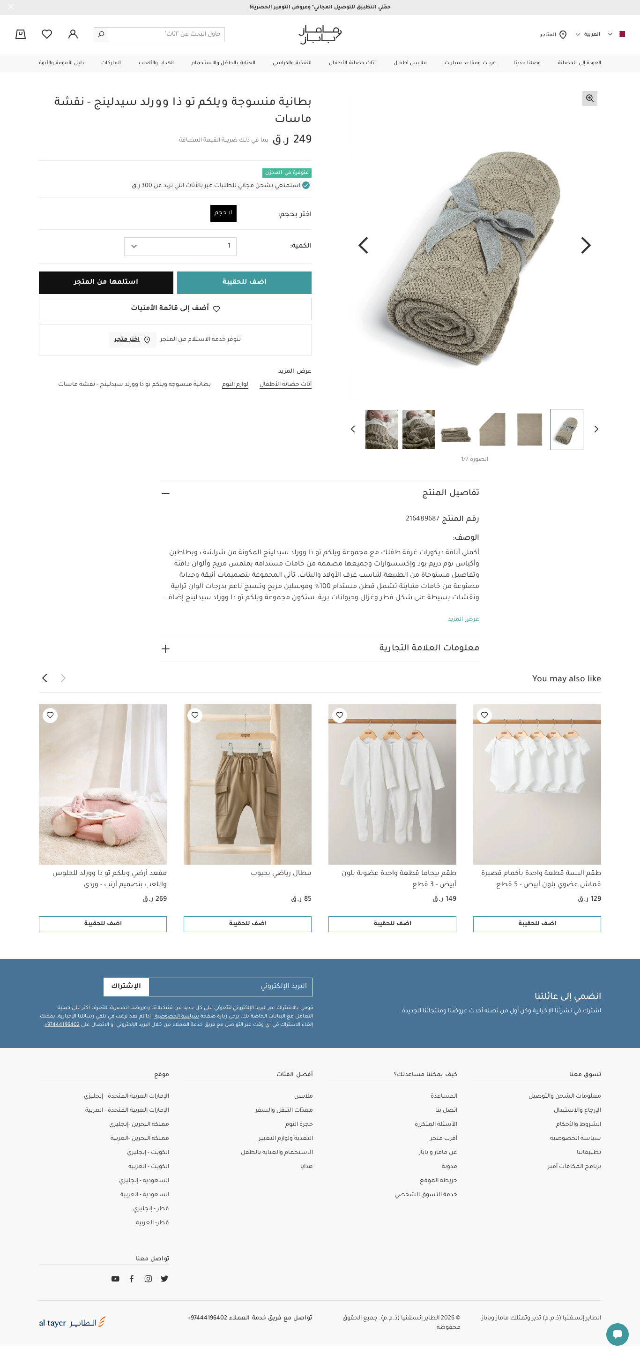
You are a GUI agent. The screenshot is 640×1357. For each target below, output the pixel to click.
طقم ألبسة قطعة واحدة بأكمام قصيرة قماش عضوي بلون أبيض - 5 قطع (541, 879)
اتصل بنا (446, 1111)
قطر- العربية (152, 1223)
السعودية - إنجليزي (144, 1181)
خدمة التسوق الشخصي (425, 1195)
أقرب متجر (443, 1139)
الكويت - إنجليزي (148, 1153)
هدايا (306, 1167)
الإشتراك (126, 987)
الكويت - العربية (148, 1167)
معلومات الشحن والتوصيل (564, 1096)
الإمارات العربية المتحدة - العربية (127, 1111)
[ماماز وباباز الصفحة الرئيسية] (320, 35)
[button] (579, 63)
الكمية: (301, 246)
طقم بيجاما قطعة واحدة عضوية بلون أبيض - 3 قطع (399, 879)
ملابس (303, 1096)
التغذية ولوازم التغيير (286, 1139)
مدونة (449, 1167)
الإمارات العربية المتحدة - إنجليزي (126, 1096)
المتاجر (549, 35)
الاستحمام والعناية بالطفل (277, 1153)
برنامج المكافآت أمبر (574, 1167)
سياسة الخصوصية (176, 1016)
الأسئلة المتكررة (436, 1125)
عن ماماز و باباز (438, 1153)
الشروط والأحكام (578, 1125)
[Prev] (586, 246)
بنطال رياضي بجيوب (281, 874)
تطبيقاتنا (589, 1153)
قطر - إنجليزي (151, 1209)
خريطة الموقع (438, 1181)
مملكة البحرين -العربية (140, 1139)
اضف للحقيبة (537, 924)
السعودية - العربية (144, 1195)
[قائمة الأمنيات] (484, 715)
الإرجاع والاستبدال (577, 1111)
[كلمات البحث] (101, 35)
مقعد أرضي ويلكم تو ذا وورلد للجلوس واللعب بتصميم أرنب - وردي (109, 879)
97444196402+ (62, 1025)
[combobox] (180, 246)
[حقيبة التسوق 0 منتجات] (20, 35)
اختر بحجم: (295, 215)
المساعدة (444, 1096)
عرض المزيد (463, 620)
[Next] (363, 246)
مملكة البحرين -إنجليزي (139, 1125)
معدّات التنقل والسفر (284, 1111)
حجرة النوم (299, 1125)
